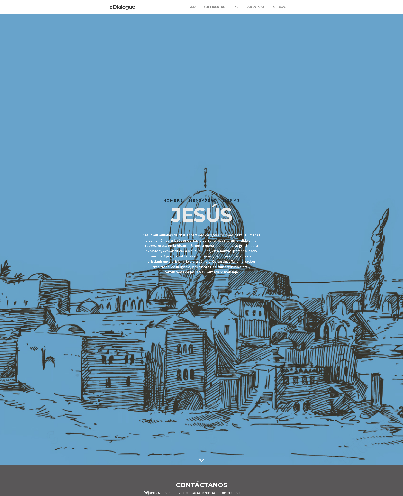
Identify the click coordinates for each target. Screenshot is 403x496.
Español (281, 6)
